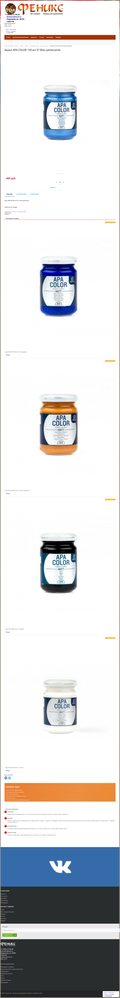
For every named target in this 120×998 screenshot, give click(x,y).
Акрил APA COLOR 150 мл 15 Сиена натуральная (17, 490)
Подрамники (5, 971)
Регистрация (13, 29)
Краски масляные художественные (12, 969)
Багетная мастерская (7, 912)
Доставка (3, 898)
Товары (3, 921)
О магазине (4, 900)
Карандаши (4, 982)
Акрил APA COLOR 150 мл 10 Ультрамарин (15, 352)
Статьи (3, 916)
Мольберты (4, 903)
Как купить (4, 896)
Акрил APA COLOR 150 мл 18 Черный (14, 629)
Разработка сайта (37, 993)
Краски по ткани (6, 980)
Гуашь (2, 978)
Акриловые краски (6, 973)
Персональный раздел (7, 964)
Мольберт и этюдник (7, 967)
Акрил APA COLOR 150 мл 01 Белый (14, 767)
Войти (7, 29)
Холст (2, 976)
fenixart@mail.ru (14, 17)
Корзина (8, 31)
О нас (2, 910)
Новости (3, 894)
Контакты (4, 918)
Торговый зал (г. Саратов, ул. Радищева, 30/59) (15, 211)
